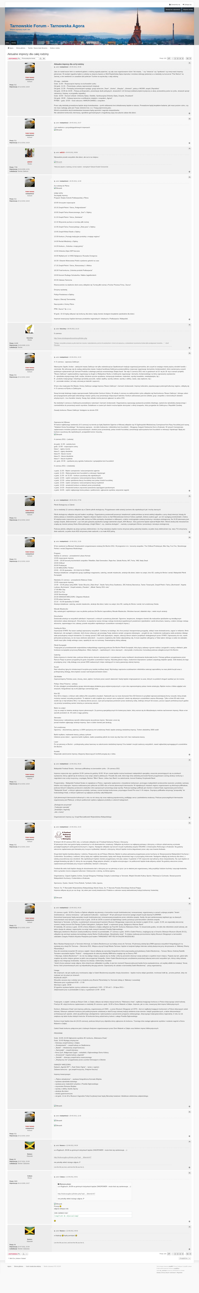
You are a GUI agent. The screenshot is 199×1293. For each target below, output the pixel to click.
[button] (169, 58)
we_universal (163, 1270)
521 (15, 85)
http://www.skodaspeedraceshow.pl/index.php (70, 338)
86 (15, 1159)
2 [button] (175, 58)
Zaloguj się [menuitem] (188, 4)
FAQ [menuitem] (7, 43)
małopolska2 (30, 79)
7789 (15, 167)
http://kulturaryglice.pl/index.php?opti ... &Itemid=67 (72, 1157)
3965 (15, 1181)
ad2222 (29, 162)
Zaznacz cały (63, 1213)
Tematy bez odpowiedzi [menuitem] (173, 9)
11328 (16, 343)
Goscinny (30, 338)
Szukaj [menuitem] (14, 43)
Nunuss (29, 1154)
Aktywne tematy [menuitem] (188, 9)
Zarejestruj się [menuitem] (175, 4)
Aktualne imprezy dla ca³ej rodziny (69, 64)
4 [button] (180, 58)
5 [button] (182, 58)
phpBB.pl (176, 1268)
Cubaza (29, 1176)
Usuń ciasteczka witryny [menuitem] (33, 1266)
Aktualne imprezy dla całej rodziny (28, 54)
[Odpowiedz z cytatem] (189, 62)
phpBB (171, 1266)
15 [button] (187, 58)
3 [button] (177, 58)
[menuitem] (166, 1273)
